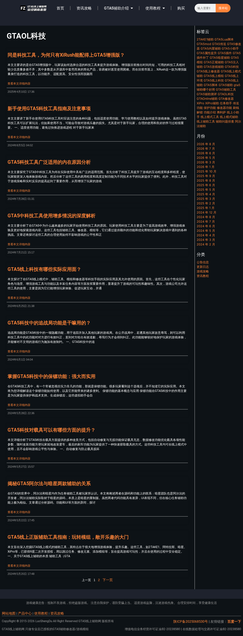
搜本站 (223, 8)
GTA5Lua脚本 (224, 39)
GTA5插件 (225, 53)
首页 (60, 8)
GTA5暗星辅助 (220, 57)
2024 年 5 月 (206, 231)
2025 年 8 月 (206, 180)
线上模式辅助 (229, 117)
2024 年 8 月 (206, 217)
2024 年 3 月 (206, 240)
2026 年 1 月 (206, 167)
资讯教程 (203, 276)
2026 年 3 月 (206, 162)
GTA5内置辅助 (211, 48)
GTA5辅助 (226, 85)
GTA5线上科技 (214, 80)
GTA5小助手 (230, 48)
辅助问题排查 (225, 121)
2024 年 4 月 (206, 235)
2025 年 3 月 (206, 199)
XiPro (200, 103)
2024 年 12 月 (206, 212)
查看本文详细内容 (19, 83)
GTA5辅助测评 (207, 94)
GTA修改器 (226, 98)
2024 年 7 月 (206, 221)
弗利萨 (221, 112)
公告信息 (203, 262)
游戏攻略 (203, 271)
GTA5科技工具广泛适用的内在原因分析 (49, 162)
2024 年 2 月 (206, 244)
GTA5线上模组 (214, 76)
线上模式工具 (210, 117)
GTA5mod (204, 44)
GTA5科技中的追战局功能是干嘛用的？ (49, 323)
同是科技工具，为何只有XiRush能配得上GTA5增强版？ (66, 55)
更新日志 (203, 267)
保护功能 (210, 108)
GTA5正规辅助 (214, 62)
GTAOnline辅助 (207, 98)
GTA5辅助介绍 (116, 8)
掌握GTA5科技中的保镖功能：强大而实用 (51, 376)
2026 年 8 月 (206, 144)
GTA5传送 (219, 44)
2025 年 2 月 (206, 203)
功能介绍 (210, 112)
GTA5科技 (232, 67)
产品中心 (25, 613)
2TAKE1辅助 (205, 39)
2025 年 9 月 (206, 176)
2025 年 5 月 (206, 189)
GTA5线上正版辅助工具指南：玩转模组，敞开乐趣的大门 (68, 537)
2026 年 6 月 (206, 153)
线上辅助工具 (206, 121)
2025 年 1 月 (206, 208)
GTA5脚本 (211, 85)
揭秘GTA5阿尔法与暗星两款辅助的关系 (49, 483)
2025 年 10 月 (206, 171)
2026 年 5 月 (206, 158)
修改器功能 (224, 108)
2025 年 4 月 (206, 194)
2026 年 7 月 (206, 148)
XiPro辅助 (212, 103)
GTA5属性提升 (207, 53)
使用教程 (153, 8)
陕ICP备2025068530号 (190, 621)
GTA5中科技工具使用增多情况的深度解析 (51, 215)
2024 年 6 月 (206, 226)
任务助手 (226, 103)
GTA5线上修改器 (208, 71)
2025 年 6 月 (206, 185)
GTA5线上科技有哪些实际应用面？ (44, 269)
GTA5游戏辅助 (214, 67)
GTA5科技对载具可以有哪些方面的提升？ (51, 430)
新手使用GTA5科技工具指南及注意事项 (49, 108)
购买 (181, 8)
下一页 (108, 580)
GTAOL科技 (226, 94)
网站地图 (9, 613)
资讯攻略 (84, 8)
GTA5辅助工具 (226, 89)
